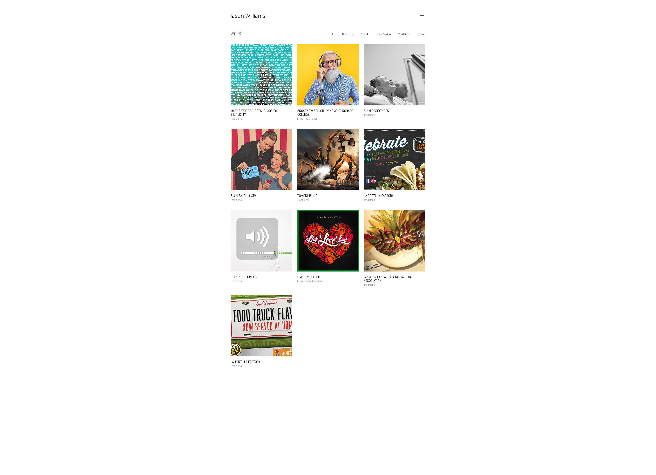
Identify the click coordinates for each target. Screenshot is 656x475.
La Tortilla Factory (378, 195)
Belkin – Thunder (244, 277)
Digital (364, 34)
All (333, 34)
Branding (347, 34)
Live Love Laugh (308, 277)
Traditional (404, 34)
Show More (328, 386)
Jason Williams (248, 15)
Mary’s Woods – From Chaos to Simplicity (254, 112)
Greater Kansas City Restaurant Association (388, 279)
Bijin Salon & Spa (243, 195)
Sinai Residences (376, 110)
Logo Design (383, 34)
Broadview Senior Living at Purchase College (325, 112)
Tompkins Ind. (307, 195)
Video (422, 34)
